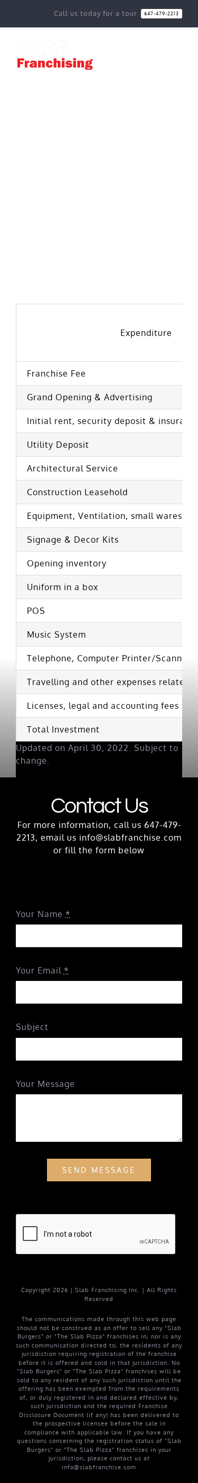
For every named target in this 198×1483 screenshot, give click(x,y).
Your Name (43, 914)
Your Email (42, 970)
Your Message (45, 1083)
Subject (32, 1027)
